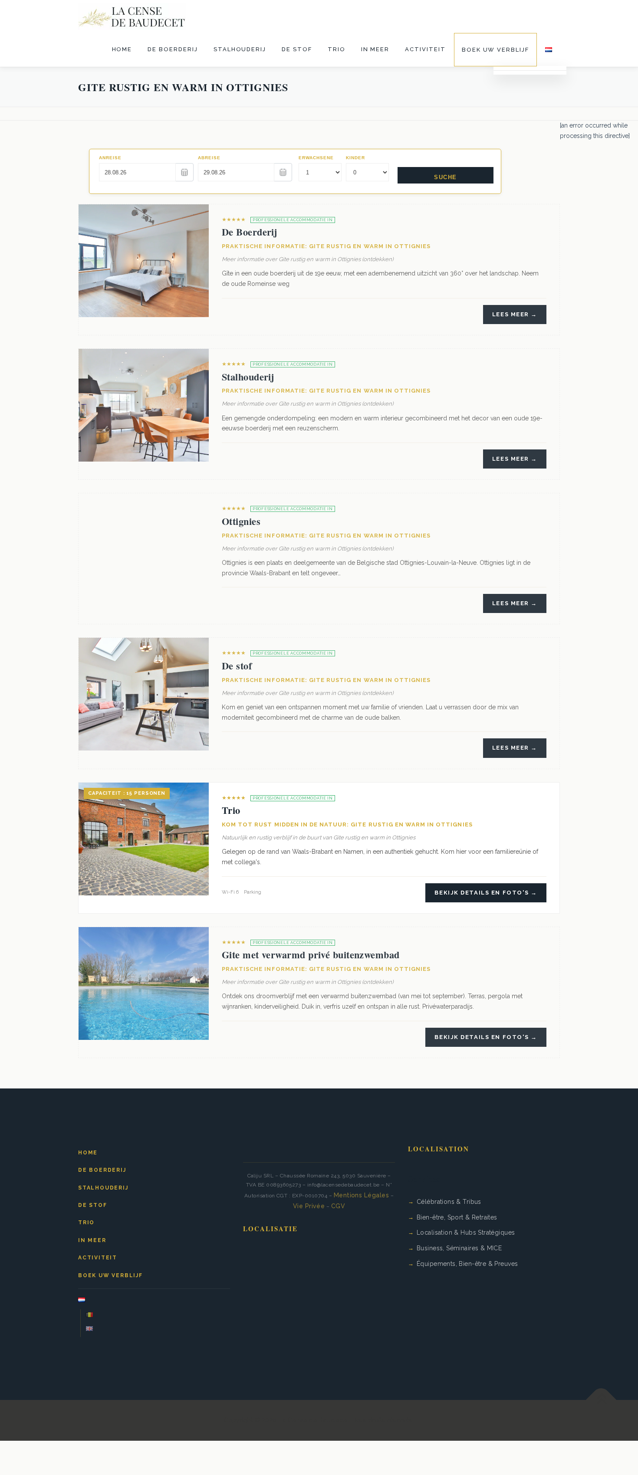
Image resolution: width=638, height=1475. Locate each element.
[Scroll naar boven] (601, 1400)
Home (122, 49)
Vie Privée (309, 1206)
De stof (297, 49)
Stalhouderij (240, 49)
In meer (375, 49)
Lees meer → (514, 314)
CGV (338, 1206)
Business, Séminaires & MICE (459, 1248)
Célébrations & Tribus (449, 1201)
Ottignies (241, 521)
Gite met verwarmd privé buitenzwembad (311, 954)
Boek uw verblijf (495, 49)
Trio (336, 49)
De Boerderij (172, 49)
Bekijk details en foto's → (485, 892)
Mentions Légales (361, 1195)
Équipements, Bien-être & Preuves (467, 1263)
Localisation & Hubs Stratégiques (466, 1232)
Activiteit (425, 49)
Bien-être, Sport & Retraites (457, 1217)
